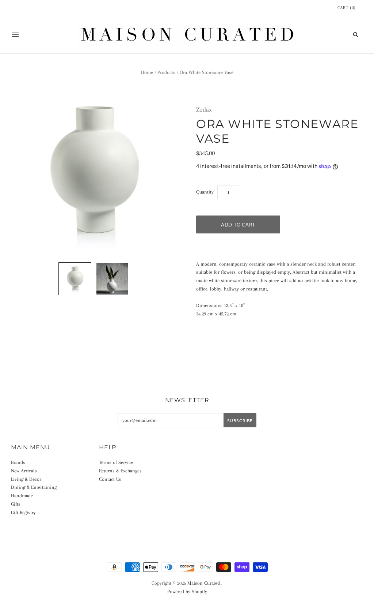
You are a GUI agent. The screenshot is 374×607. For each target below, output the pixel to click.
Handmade (22, 495)
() (346, 7)
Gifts (15, 504)
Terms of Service (116, 462)
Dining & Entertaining (34, 487)
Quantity (205, 192)
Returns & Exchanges (120, 470)
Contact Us (110, 479)
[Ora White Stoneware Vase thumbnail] (74, 278)
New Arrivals (24, 470)
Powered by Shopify (187, 591)
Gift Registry (23, 512)
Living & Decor (26, 479)
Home (147, 72)
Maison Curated (203, 583)
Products (166, 72)
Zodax (204, 109)
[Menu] (15, 34)
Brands (18, 462)
